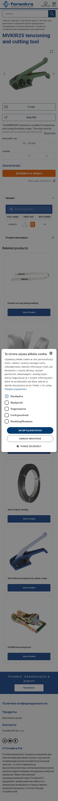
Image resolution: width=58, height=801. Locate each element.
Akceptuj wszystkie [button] (30, 430)
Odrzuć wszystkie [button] (30, 438)
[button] (29, 446)
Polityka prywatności (16, 389)
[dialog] (29, 400)
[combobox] (51, 353)
